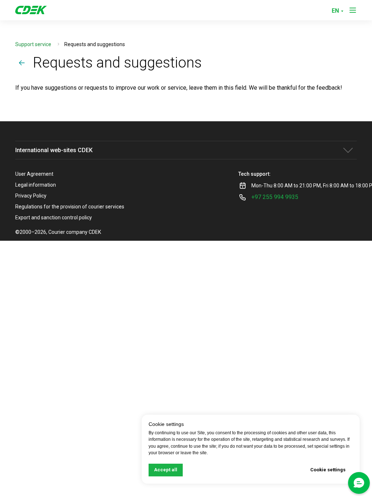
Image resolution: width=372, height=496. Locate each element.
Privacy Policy (30, 196)
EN (335, 10)
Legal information (35, 185)
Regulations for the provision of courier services (69, 207)
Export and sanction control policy (53, 217)
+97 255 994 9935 (274, 197)
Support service (33, 44)
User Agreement (34, 174)
